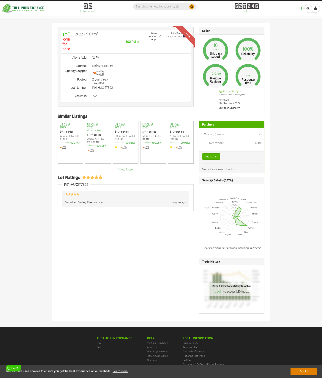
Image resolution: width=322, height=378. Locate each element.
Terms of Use (190, 347)
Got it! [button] (304, 371)
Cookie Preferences (193, 351)
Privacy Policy (190, 342)
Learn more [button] (120, 371)
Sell (99, 347)
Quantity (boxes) (214, 134)
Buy (99, 342)
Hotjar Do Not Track (194, 355)
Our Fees (152, 360)
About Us (152, 347)
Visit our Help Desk (157, 342)
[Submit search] (191, 6)
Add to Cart (211, 156)
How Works (157, 351)
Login (219, 292)
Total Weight (216, 143)
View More (125, 169)
